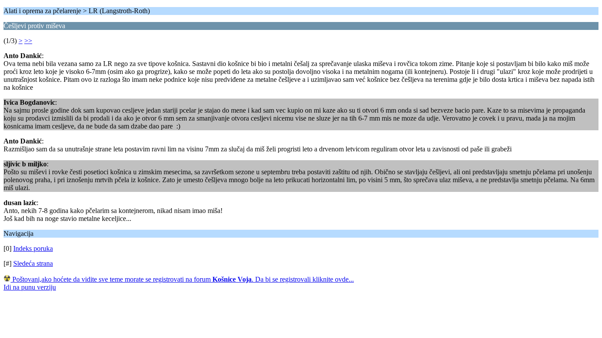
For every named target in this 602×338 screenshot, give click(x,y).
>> (28, 40)
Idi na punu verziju (30, 287)
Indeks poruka (33, 248)
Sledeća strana (33, 263)
